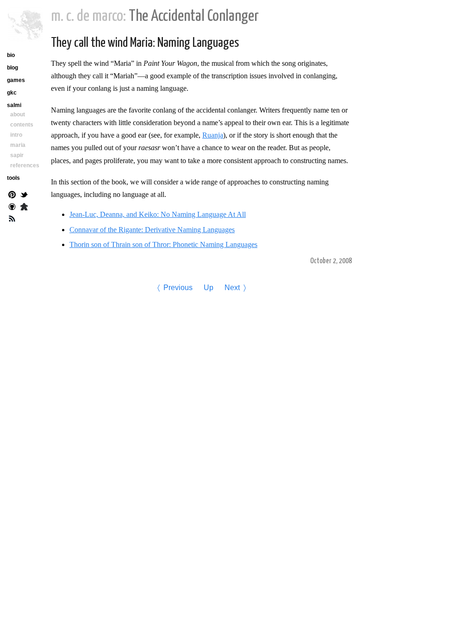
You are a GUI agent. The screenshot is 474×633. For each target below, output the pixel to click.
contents (21, 124)
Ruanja (212, 135)
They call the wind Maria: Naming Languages (145, 43)
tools (13, 178)
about (17, 114)
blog (12, 67)
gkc (12, 92)
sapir (17, 155)
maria (17, 145)
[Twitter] (24, 196)
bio (11, 55)
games (16, 80)
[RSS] (12, 220)
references (24, 165)
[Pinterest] (12, 196)
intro (16, 135)
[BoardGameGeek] (24, 208)
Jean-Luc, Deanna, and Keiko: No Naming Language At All (157, 214)
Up (208, 287)
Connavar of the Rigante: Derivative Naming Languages (152, 230)
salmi (14, 105)
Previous (178, 287)
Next (232, 287)
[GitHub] (12, 208)
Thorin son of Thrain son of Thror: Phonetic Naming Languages (163, 244)
